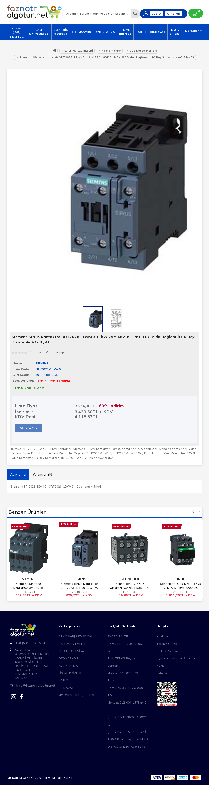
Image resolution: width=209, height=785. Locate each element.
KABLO (141, 32)
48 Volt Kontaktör (173, 453)
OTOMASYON (81, 32)
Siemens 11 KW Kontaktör (91, 448)
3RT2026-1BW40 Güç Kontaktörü (136, 453)
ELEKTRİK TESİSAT (61, 32)
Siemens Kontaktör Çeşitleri (66, 453)
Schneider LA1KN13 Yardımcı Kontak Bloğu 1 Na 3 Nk (130, 586)
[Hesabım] (146, 14)
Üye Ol (156, 14)
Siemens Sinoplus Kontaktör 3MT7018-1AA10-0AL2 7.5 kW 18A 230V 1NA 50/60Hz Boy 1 (28, 586)
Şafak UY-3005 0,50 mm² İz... (129, 732)
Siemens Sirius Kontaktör (27, 453)
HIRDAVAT (157, 32)
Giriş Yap (174, 14)
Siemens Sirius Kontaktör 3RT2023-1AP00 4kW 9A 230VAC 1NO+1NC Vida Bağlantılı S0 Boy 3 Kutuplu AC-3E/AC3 (79, 586)
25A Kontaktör (147, 448)
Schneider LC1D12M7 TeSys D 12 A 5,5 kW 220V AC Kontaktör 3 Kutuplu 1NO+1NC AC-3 (180, 586)
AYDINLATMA (105, 32)
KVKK (160, 666)
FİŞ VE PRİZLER (125, 32)
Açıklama (18, 474)
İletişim (162, 673)
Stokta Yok (28, 428)
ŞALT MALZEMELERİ (39, 32)
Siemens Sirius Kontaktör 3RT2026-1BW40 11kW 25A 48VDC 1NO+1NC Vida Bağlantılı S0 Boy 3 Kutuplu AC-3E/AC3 (106, 57)
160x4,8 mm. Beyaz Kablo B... (129, 739)
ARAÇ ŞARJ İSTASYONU (17, 32)
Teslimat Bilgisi (168, 644)
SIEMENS (42, 363)
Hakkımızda (165, 636)
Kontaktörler (111, 50)
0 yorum (35, 352)
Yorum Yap (56, 352)
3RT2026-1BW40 (99, 453)
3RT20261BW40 (71, 457)
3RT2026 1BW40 (34, 448)
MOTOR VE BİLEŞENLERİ (76, 695)
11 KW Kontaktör (60, 448)
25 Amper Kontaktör (99, 457)
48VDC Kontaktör (123, 448)
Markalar (192, 30)
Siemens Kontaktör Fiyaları (178, 448)
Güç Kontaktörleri (143, 50)
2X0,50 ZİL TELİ (119, 636)
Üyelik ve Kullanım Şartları (176, 658)
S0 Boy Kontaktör (46, 457)
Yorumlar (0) (42, 474)
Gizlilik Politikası (168, 651)
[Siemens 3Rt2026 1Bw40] (93, 318)
